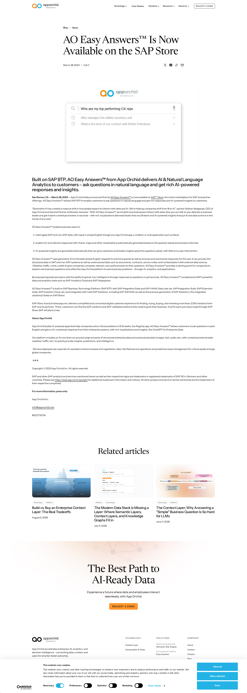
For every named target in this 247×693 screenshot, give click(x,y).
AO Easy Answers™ (120, 197)
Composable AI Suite (135, 649)
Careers (191, 654)
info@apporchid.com (43, 407)
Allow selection (217, 676)
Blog (189, 658)
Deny (217, 685)
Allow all (217, 666)
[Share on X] (165, 65)
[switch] (88, 685)
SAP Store (157, 197)
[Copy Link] (176, 65)
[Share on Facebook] (171, 65)
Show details (154, 685)
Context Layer (131, 645)
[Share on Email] (182, 65)
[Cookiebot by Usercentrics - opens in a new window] (24, 687)
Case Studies (138, 6)
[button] (120, 6)
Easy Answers (162, 654)
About (190, 645)
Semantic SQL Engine (166, 646)
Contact (191, 649)
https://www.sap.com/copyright (71, 379)
